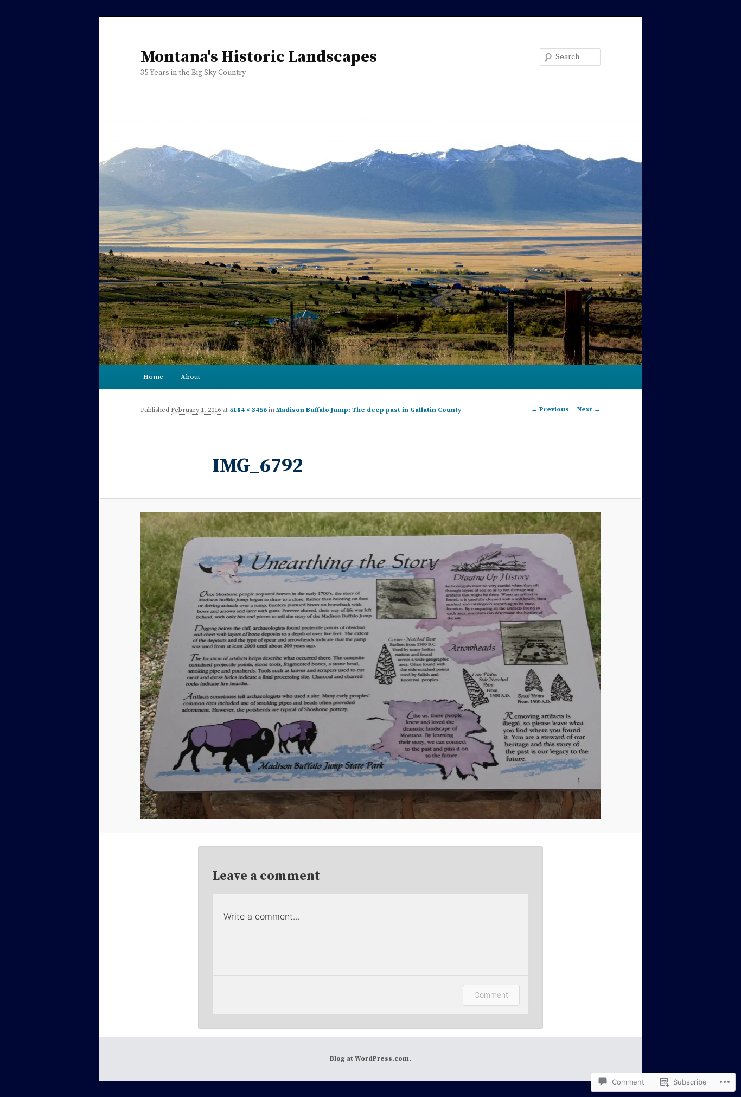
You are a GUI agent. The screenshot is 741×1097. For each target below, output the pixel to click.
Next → (589, 409)
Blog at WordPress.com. (370, 1059)
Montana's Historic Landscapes (258, 57)
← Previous (550, 409)
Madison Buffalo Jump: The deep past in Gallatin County (368, 410)
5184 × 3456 (248, 410)
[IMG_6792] (370, 666)
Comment (491, 994)
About (190, 376)
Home (153, 376)
